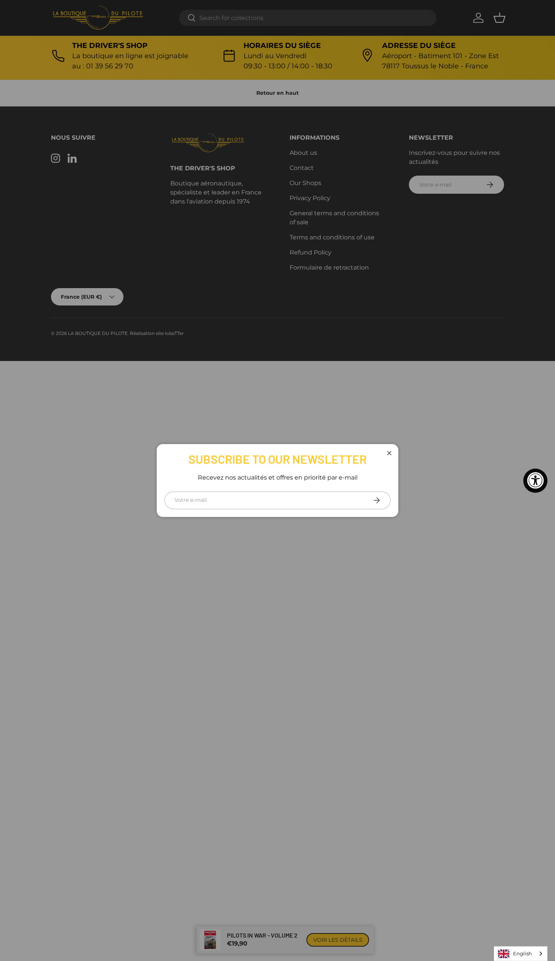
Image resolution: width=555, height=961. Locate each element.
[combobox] (520, 953)
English (522, 953)
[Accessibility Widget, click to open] (535, 481)
